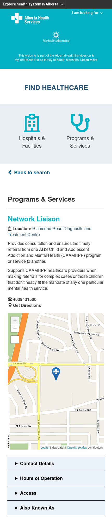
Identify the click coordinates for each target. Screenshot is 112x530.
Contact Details (37, 463)
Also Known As (37, 507)
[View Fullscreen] (15, 339)
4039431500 (24, 299)
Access (28, 493)
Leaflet (45, 447)
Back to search (31, 172)
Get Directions (27, 305)
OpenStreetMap (77, 447)
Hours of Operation (41, 478)
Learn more (88, 59)
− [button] (15, 328)
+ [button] (15, 320)
